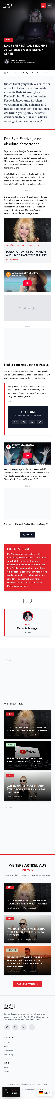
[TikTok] (40, 422)
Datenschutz (9, 1050)
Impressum (8, 1042)
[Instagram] (23, 422)
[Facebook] (15, 422)
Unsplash (19, 524)
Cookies (7, 1072)
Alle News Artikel (26, 984)
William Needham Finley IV (35, 524)
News (8, 40)
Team (6, 1068)
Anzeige (27, 190)
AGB (6, 1046)
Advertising (8, 1054)
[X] (32, 422)
